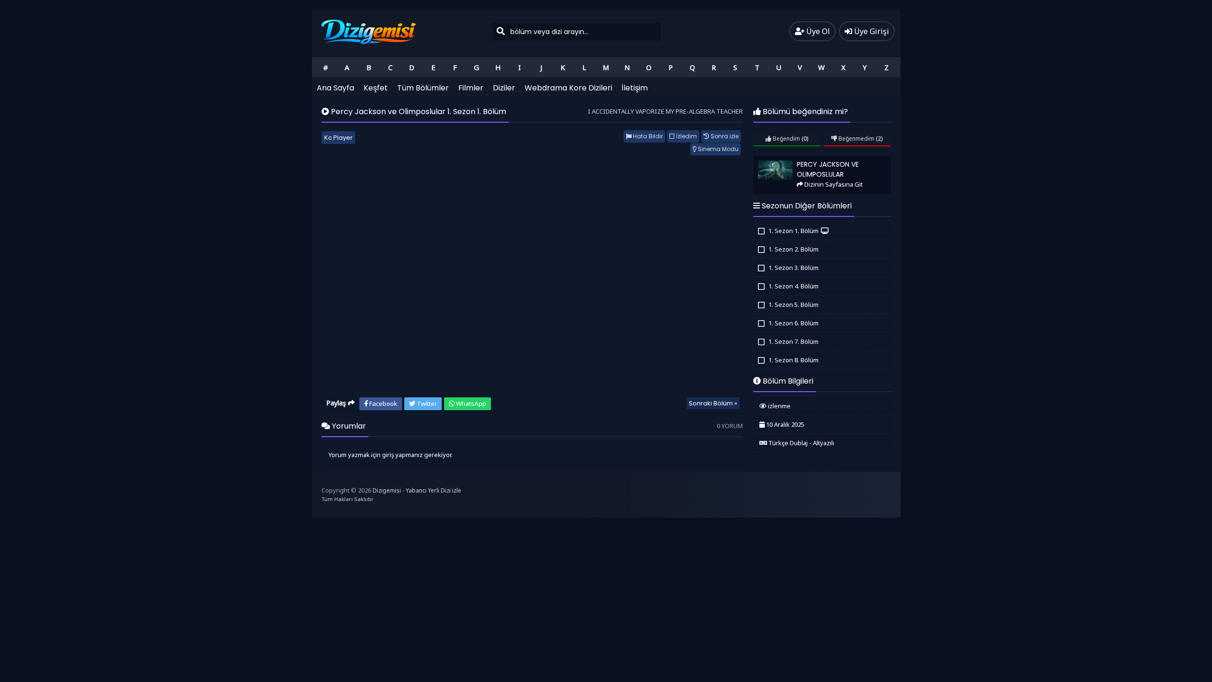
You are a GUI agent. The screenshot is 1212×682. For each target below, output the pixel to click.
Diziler (504, 87)
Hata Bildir (647, 136)
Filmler (470, 87)
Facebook (382, 403)
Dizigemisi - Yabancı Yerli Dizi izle (417, 490)
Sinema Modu (717, 149)
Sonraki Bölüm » (713, 403)
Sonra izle (724, 136)
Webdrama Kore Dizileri (568, 87)
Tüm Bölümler (423, 87)
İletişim (635, 87)
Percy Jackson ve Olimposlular (794, 160)
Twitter (426, 403)
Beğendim (785, 139)
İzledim (686, 136)
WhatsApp (470, 403)
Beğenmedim (855, 139)
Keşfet (376, 87)
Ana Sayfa (335, 87)
